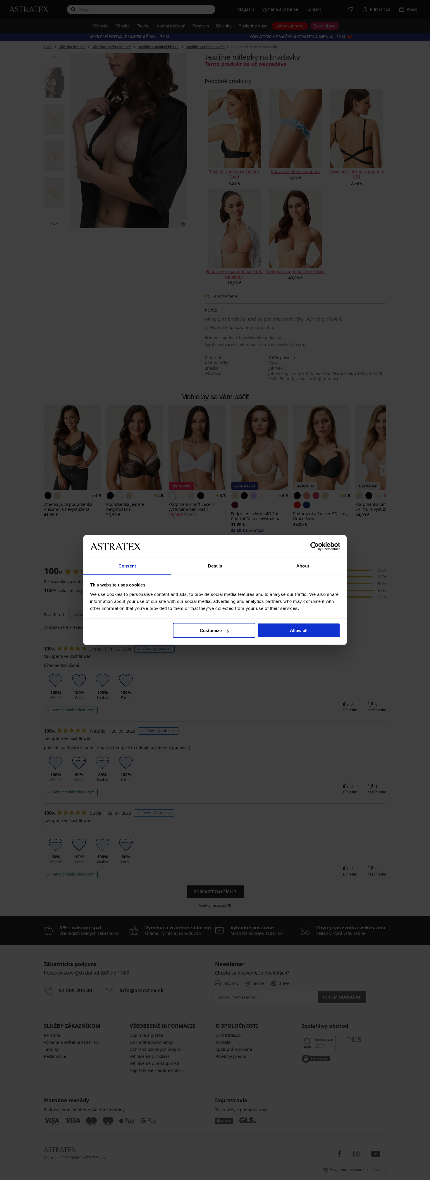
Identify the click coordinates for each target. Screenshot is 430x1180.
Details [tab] (215, 565)
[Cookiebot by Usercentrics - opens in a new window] (314, 546)
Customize (211, 630)
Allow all (298, 630)
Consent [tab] (127, 565)
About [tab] (302, 565)
